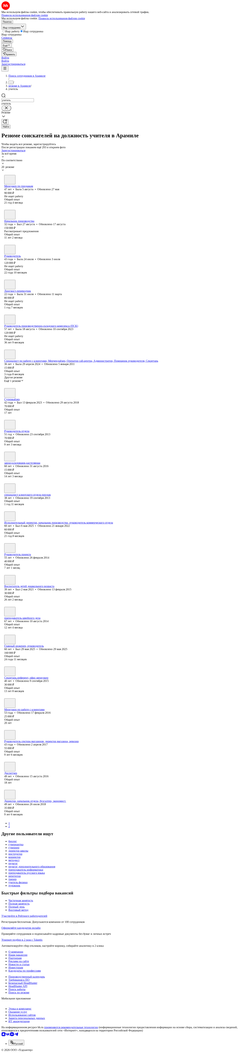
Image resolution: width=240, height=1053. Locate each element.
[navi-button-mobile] (4, 68)
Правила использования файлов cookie (61, 18)
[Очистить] (6, 108)
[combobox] (17, 100)
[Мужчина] (9, 214)
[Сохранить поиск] (4, 122)
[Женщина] (9, 179)
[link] (7, 49)
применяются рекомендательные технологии (71, 1027)
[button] (5, 57)
